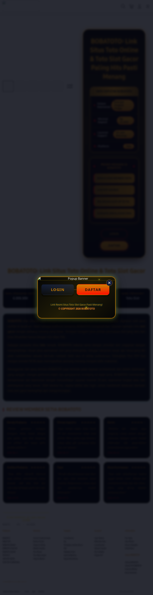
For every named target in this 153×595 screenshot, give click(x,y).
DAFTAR (93, 289)
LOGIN (58, 289)
